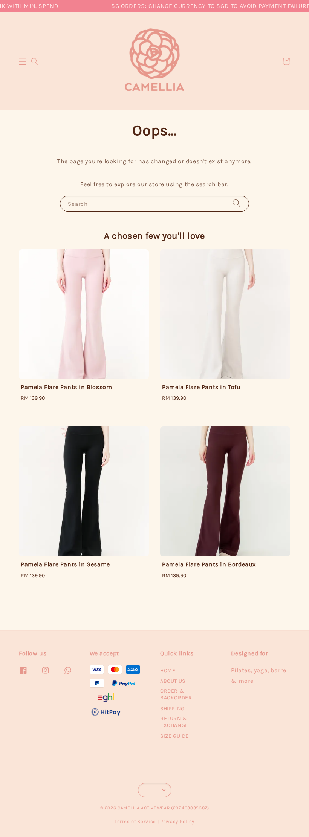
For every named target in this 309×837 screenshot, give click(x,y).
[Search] (237, 203)
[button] (22, 61)
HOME (167, 670)
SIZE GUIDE (174, 736)
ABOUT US (172, 681)
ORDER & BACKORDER (176, 694)
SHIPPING (172, 708)
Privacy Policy (177, 821)
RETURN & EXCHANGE (174, 721)
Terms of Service (135, 821)
